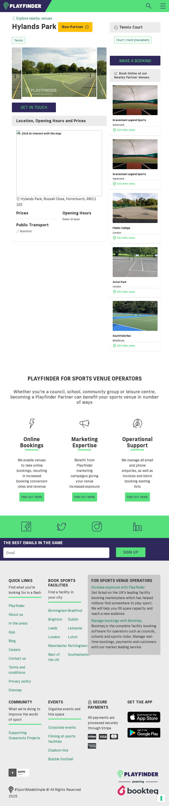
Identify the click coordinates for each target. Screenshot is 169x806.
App (12, 632)
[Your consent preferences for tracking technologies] (161, 798)
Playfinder (17, 605)
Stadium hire (58, 750)
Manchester (56, 645)
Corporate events (62, 727)
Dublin (73, 619)
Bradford (75, 610)
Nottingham (76, 645)
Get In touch (34, 107)
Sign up (130, 552)
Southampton (76, 654)
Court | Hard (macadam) (132, 40)
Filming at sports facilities (61, 739)
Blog (12, 641)
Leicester (75, 628)
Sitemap (15, 690)
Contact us (17, 658)
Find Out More (31, 497)
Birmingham (56, 610)
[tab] (59, 121)
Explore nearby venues (34, 18)
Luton (72, 637)
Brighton (55, 619)
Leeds (52, 628)
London (54, 637)
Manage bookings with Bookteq (116, 620)
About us (16, 614)
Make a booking (135, 60)
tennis (18, 40)
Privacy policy (20, 681)
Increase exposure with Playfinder (118, 587)
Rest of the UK (54, 657)
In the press (18, 623)
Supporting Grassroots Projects (24, 735)
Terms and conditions (17, 670)
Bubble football (60, 759)
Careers (14, 649)
